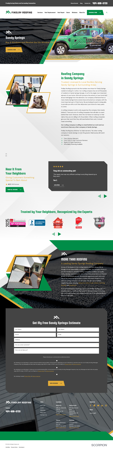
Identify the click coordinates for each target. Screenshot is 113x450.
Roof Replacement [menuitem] (50, 12)
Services (42, 405)
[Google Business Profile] (94, 405)
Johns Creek (89, 283)
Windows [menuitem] (74, 12)
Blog (81, 3)
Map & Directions (61, 415)
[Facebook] (90, 405)
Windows (42, 410)
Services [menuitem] (40, 12)
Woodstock (72, 285)
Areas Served (74, 3)
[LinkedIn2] (102, 405)
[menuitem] (8, 447)
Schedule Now (93, 12)
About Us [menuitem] (82, 12)
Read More (57, 185)
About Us (42, 412)
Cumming (102, 283)
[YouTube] (98, 405)
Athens (96, 283)
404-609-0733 (100, 3)
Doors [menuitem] (68, 12)
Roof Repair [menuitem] (61, 12)
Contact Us (87, 3)
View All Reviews (13, 189)
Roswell (63, 285)
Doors (42, 408)
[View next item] (105, 196)
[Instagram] (106, 405)
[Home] (19, 12)
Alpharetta (81, 283)
